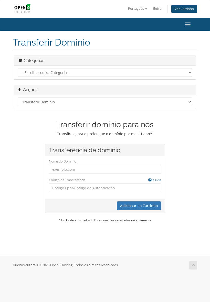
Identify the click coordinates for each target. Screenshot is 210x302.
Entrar (158, 8)
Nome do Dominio (62, 161)
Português (136, 8)
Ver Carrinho (184, 9)
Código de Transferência (105, 180)
